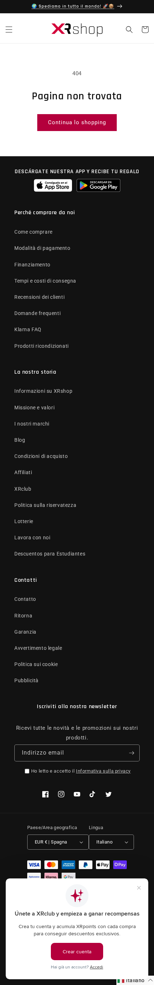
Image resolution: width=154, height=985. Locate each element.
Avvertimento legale (38, 648)
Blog (19, 440)
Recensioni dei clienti (39, 297)
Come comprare (33, 232)
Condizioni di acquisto (41, 456)
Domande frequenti (37, 313)
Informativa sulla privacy (103, 771)
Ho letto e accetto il (81, 771)
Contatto (25, 599)
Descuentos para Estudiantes (49, 554)
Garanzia (25, 632)
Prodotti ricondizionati (41, 346)
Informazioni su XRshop (43, 391)
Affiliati (23, 472)
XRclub (23, 489)
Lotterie (23, 521)
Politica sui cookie (36, 664)
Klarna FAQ (28, 329)
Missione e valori (34, 407)
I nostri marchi (31, 424)
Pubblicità (26, 680)
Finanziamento (32, 264)
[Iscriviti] (131, 753)
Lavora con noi (32, 537)
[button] (9, 29)
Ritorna (23, 616)
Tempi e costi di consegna (45, 281)
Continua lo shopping (77, 122)
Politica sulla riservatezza (45, 505)
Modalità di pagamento (42, 248)
